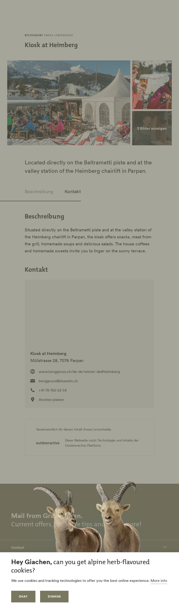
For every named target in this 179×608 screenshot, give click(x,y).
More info (159, 580)
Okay (23, 596)
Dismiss (54, 596)
